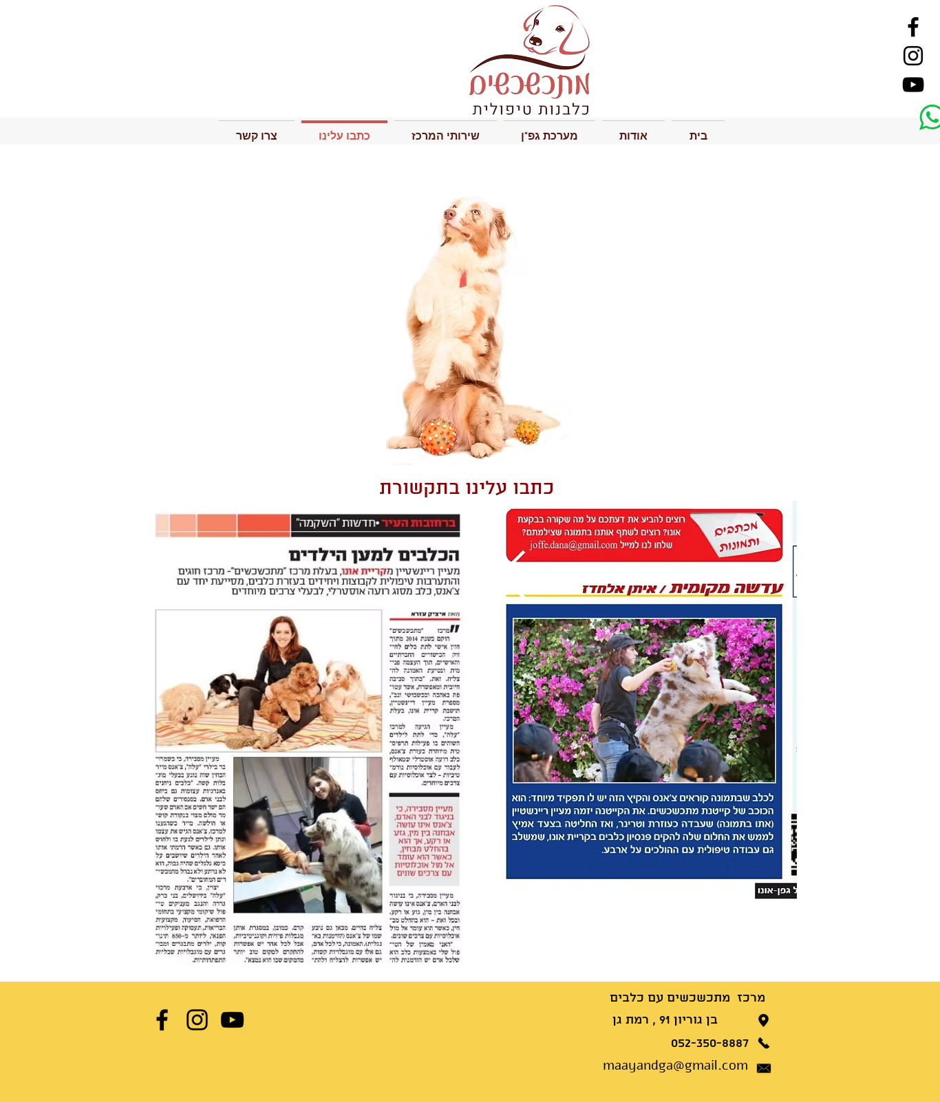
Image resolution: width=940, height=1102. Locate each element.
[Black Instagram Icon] (913, 56)
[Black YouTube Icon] (913, 85)
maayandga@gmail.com (675, 1065)
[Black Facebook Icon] (913, 27)
